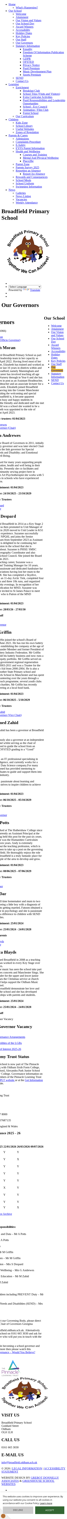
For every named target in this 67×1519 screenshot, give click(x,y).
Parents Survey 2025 (27, 167)
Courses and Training (35, 154)
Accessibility (23, 29)
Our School (15, 10)
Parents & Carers (18, 135)
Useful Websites (25, 129)
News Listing (23, 196)
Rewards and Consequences (32, 177)
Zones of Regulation (27, 132)
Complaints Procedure (28, 141)
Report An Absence (34, 173)
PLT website (7, 1080)
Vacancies (21, 199)
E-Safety (21, 145)
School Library (24, 125)
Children (13, 119)
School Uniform (25, 183)
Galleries (21, 193)
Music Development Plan (37, 71)
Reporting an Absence (28, 170)
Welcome (21, 13)
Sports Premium (32, 74)
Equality (27, 49)
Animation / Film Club (35, 109)
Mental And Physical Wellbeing (41, 157)
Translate (35, 290)
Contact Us (22, 81)
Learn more (46, 1503)
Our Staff (21, 39)
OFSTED (28, 61)
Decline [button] (18, 1510)
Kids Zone (22, 122)
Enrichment (22, 87)
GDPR (27, 58)
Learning (14, 84)
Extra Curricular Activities (37, 97)
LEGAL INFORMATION (27, 1468)
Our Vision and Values (28, 20)
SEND (19, 77)
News (12, 189)
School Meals (23, 180)
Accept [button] (49, 1510)
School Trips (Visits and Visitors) (41, 93)
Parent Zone (22, 164)
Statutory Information (28, 45)
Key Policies (23, 36)
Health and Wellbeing (28, 151)
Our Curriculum (25, 116)
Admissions (22, 138)
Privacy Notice (31, 65)
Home (12, 4)
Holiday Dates (24, 33)
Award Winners (24, 26)
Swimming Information (29, 186)
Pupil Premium (31, 68)
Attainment (22, 17)
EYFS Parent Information (30, 148)
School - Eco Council (35, 106)
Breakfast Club (31, 90)
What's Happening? (27, 7)
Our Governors (24, 42)
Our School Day (25, 23)
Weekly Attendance (27, 202)
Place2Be (28, 161)
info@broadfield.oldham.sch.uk (19, 1462)
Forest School (30, 113)
